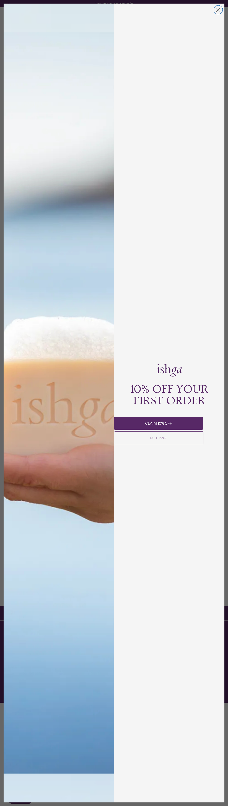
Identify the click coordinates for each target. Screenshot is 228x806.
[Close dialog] (218, 9)
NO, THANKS (158, 438)
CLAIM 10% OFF (158, 423)
